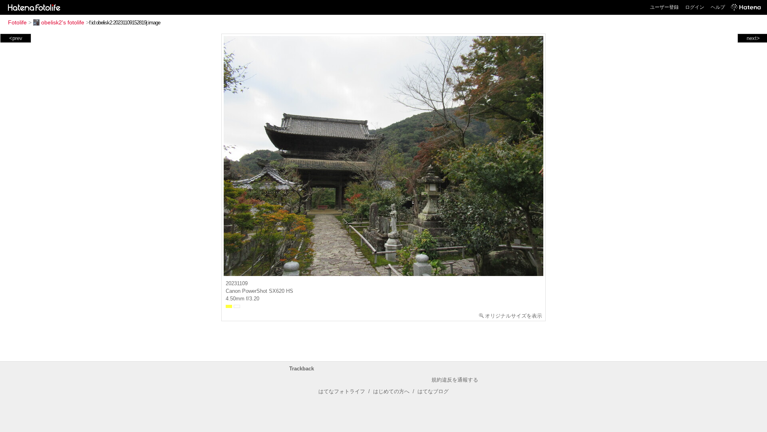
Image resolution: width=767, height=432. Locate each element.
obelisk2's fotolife (62, 22)
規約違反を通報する (454, 380)
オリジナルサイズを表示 (513, 316)
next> (753, 38)
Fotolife (17, 22)
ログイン (694, 7)
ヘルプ (718, 7)
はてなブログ (433, 391)
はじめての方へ (391, 391)
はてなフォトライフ (341, 391)
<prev (15, 38)
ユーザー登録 (664, 7)
